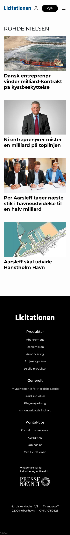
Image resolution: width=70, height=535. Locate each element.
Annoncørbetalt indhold (35, 410)
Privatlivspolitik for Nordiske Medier (35, 388)
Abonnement (35, 339)
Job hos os (35, 445)
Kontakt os (35, 437)
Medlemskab (35, 347)
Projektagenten (35, 361)
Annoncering (35, 354)
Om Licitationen (35, 452)
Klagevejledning (35, 403)
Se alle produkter (35, 368)
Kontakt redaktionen (35, 430)
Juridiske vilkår (35, 396)
